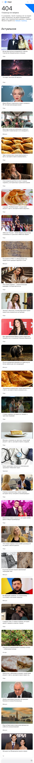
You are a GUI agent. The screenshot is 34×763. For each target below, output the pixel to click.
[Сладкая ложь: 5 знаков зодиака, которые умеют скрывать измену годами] (17, 616)
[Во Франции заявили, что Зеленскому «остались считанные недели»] (17, 590)
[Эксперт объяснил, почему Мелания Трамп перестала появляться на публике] (17, 305)
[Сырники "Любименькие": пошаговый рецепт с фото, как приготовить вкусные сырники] (17, 201)
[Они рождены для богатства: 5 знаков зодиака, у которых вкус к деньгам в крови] (17, 175)
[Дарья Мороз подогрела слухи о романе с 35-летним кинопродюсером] (17, 98)
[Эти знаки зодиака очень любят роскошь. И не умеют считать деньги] (17, 538)
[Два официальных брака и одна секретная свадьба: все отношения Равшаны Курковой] (17, 331)
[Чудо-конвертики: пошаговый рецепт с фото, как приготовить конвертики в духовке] (17, 149)
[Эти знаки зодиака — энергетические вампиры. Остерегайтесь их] (17, 279)
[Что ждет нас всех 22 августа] (17, 72)
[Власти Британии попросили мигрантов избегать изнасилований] (17, 720)
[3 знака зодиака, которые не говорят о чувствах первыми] (17, 409)
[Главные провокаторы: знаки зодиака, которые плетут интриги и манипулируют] (17, 486)
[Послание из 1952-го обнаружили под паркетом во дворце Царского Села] (17, 253)
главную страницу (21, 20)
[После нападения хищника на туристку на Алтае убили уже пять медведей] (17, 357)
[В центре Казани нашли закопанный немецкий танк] (17, 564)
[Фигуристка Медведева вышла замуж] (17, 745)
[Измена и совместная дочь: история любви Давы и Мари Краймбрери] (17, 512)
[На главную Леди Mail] (9, 2)
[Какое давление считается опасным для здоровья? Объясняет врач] (17, 460)
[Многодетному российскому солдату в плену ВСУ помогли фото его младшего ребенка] (17, 124)
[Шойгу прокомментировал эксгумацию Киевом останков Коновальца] (17, 694)
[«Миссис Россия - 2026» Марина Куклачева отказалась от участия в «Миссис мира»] (17, 227)
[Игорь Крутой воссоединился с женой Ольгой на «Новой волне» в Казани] (17, 46)
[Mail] (6, 2)
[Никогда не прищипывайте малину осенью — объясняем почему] (17, 642)
